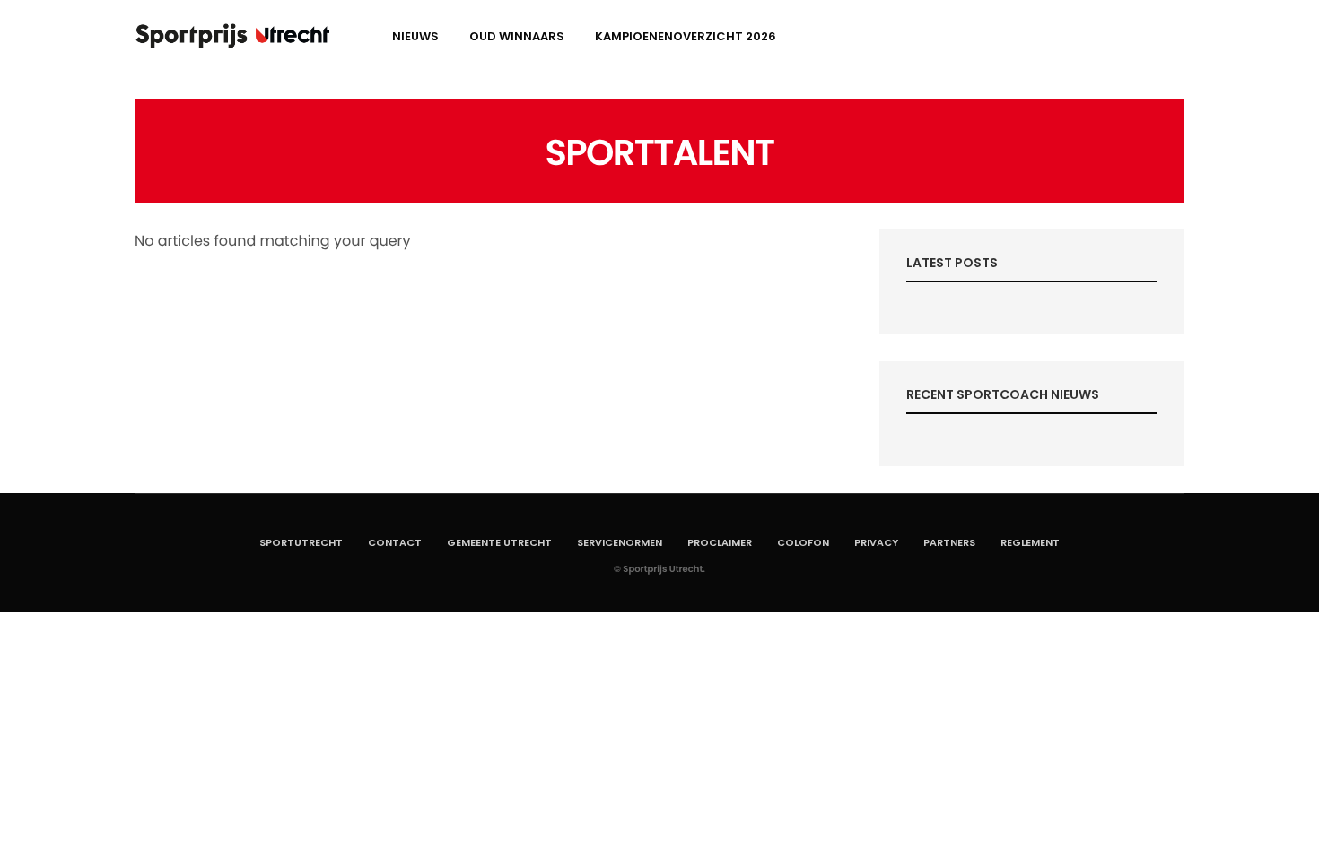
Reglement (1030, 542)
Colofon (803, 542)
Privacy (876, 542)
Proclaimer (719, 542)
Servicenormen (619, 542)
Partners (949, 542)
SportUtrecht (301, 542)
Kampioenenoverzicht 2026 (685, 36)
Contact (395, 542)
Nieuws (415, 36)
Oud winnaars (516, 36)
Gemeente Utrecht (499, 542)
